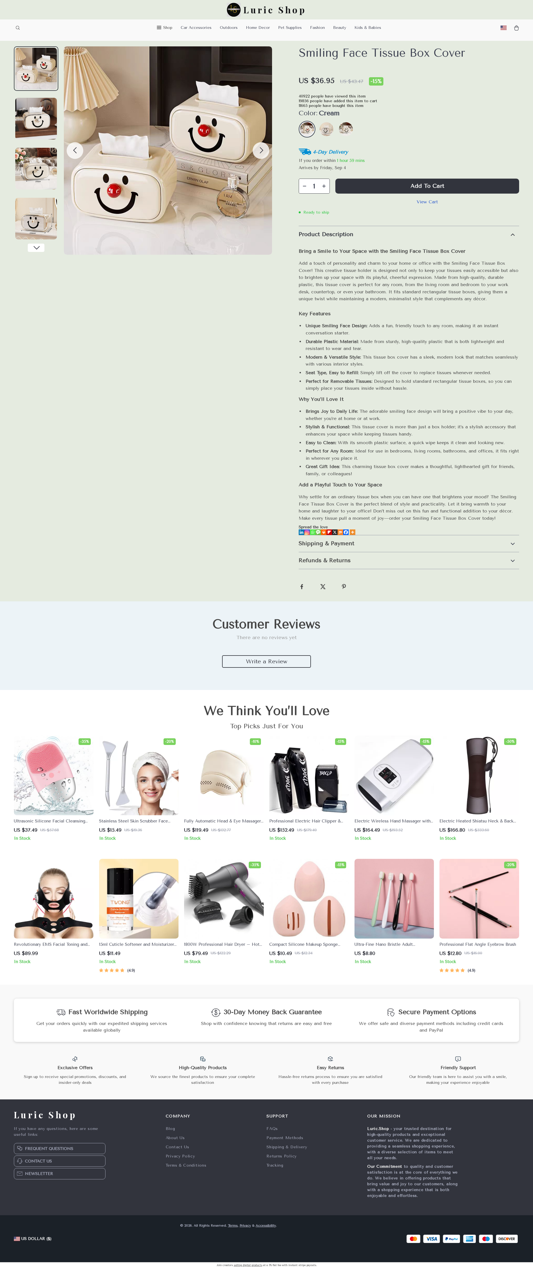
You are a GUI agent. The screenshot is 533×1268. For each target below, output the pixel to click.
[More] (352, 532)
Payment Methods (284, 1138)
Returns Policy (281, 1156)
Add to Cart (427, 186)
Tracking (274, 1165)
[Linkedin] (301, 532)
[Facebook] (346, 532)
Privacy (245, 1225)
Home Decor (258, 27)
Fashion (317, 27)
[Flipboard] (329, 532)
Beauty (339, 27)
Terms (233, 1225)
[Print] (323, 532)
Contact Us (177, 1147)
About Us (175, 1138)
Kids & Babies (368, 27)
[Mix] (340, 532)
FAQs (272, 1128)
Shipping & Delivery (286, 1147)
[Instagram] (307, 532)
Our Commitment (384, 1166)
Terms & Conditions (186, 1165)
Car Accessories (196, 27)
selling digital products (248, 1265)
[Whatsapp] (312, 532)
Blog (170, 1128)
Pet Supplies (290, 27)
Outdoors (229, 27)
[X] (335, 532)
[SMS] (318, 532)
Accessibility (266, 1225)
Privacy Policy (180, 1156)
